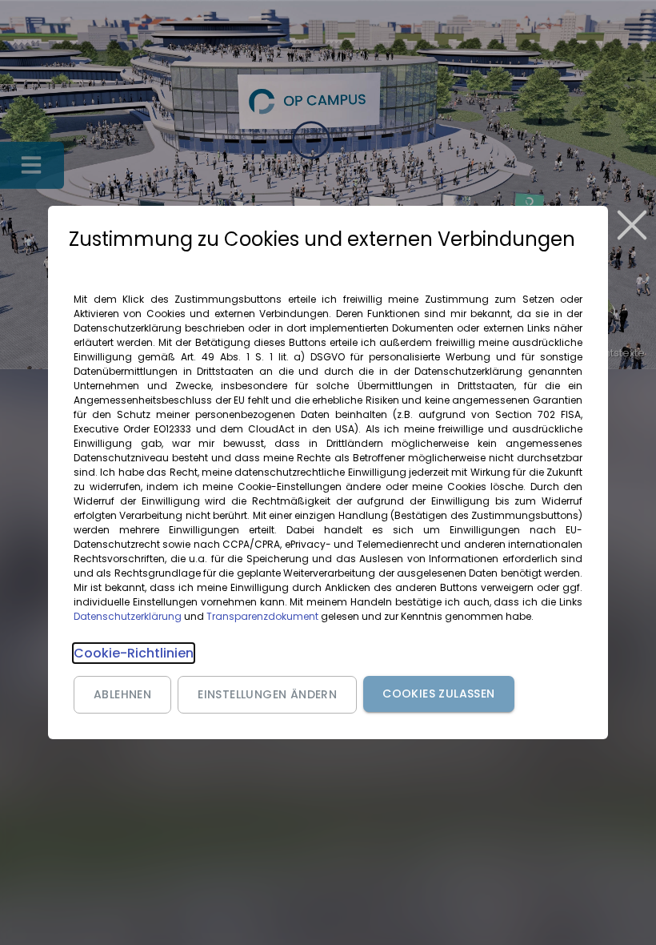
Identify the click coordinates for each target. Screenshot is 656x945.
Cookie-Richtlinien (134, 653)
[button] (122, 695)
